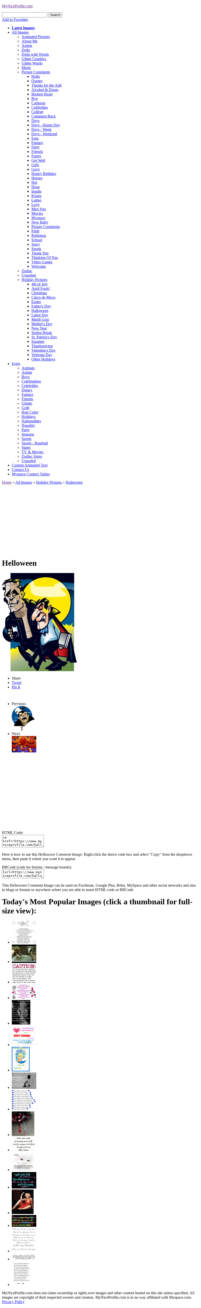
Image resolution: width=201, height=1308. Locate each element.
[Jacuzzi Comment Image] (24, 962)
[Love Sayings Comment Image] (24, 942)
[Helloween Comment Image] (23, 729)
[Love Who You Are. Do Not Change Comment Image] (24, 1044)
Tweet (16, 683)
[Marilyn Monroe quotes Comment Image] (23, 1213)
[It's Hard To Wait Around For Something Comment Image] (24, 1087)
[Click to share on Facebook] (39, 622)
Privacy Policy (13, 1302)
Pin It (16, 687)
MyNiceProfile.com (17, 6)
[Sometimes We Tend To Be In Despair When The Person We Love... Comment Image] (24, 998)
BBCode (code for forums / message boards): (37, 867)
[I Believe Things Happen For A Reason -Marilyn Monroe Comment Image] (21, 1023)
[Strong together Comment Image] (24, 1187)
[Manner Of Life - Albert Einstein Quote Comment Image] (24, 1150)
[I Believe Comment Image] (24, 1170)
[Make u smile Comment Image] (24, 1259)
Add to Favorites (15, 19)
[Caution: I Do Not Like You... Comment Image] (24, 982)
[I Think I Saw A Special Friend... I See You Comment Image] (21, 1070)
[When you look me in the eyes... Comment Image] (24, 1251)
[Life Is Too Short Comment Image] (21, 1284)
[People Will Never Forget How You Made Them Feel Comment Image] (24, 1225)
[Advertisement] (100, 519)
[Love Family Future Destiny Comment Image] (24, 1109)
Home (7, 482)
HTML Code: (12, 832)
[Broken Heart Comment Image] (23, 1135)
